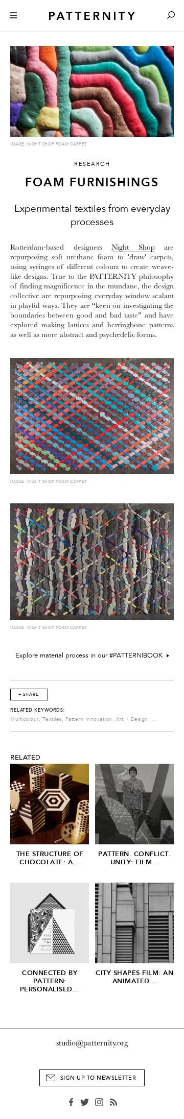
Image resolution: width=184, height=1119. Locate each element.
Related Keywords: (37, 710)
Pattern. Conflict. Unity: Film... (134, 857)
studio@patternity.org (92, 1043)
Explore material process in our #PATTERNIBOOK (91, 655)
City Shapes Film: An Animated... (134, 976)
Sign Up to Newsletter (98, 1078)
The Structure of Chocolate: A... (49, 857)
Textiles (52, 719)
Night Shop (133, 247)
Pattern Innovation (88, 719)
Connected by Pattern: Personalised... (50, 980)
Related (25, 757)
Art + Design (132, 719)
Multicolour (24, 719)
